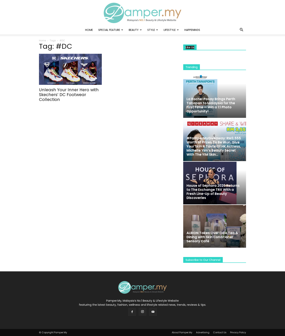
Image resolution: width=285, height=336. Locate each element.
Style (151, 30)
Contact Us (219, 332)
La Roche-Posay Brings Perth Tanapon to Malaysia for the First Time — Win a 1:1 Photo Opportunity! (211, 105)
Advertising (202, 332)
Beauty (134, 30)
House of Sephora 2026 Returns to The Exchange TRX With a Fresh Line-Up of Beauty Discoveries (213, 191)
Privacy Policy (238, 332)
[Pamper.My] (142, 13)
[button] (241, 30)
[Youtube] (153, 312)
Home (89, 30)
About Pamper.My (182, 332)
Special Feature (109, 30)
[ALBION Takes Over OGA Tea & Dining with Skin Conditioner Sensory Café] (214, 226)
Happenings (192, 30)
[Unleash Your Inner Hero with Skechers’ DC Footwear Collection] (70, 69)
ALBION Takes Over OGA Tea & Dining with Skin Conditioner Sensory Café (212, 237)
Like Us (190, 47)
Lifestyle (170, 30)
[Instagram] (142, 312)
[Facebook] (132, 312)
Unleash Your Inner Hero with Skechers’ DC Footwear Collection (69, 94)
